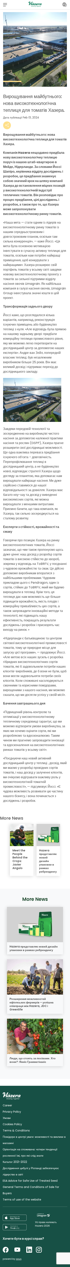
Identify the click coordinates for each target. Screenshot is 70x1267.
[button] (5, 4)
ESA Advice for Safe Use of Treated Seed (30, 1181)
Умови (7, 1118)
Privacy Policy (12, 1112)
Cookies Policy (12, 1124)
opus (18, 1259)
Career (7, 1105)
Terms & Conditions (16, 1130)
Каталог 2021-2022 (15, 1162)
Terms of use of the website (22, 1199)
